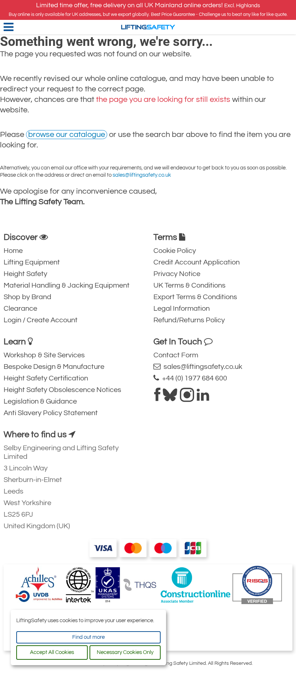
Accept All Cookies (52, 652)
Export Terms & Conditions (195, 297)
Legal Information (181, 308)
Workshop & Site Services (44, 355)
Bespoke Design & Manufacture (54, 366)
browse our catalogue (66, 134)
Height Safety (25, 273)
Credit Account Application (196, 262)
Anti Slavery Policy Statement (51, 413)
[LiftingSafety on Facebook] (157, 397)
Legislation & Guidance (40, 401)
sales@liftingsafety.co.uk (142, 175)
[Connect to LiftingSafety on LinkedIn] (203, 397)
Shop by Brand (27, 297)
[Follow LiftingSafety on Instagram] (187, 397)
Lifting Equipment (32, 262)
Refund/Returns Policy (189, 320)
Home (13, 250)
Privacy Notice (176, 273)
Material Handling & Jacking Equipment (67, 285)
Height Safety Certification (46, 378)
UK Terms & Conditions (189, 285)
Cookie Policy (174, 250)
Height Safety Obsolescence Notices (62, 389)
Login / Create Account (41, 320)
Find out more (88, 637)
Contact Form (175, 355)
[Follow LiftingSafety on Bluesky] (170, 397)
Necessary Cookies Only (125, 652)
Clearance (20, 308)
